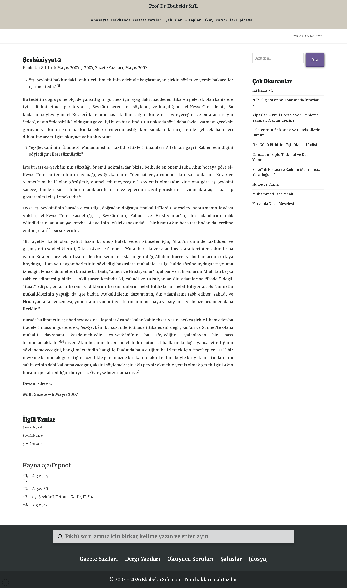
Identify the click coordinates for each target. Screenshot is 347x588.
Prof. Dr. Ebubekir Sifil (173, 6)
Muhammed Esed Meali (272, 194)
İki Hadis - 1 (262, 90)
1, (25, 475)
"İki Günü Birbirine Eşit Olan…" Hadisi (284, 145)
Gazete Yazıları (109, 67)
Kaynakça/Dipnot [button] (47, 465)
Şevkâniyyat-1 (32, 427)
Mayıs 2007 (136, 67)
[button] (58, 86)
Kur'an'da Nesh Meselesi (273, 204)
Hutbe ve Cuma (265, 184)
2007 (88, 67)
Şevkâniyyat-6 (33, 435)
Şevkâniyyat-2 (32, 444)
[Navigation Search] (256, 21)
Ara (314, 59)
